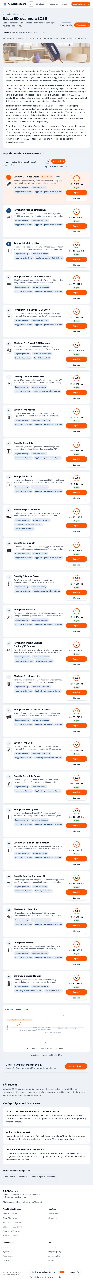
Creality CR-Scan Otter (26, 176)
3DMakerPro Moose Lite (27, 676)
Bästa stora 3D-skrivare (12, 1231)
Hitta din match (82, 25)
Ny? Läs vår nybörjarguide (56, 166)
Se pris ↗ (77, 193)
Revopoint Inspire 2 (24, 609)
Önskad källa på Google (45, 1272)
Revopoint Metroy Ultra (26, 243)
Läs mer (76, 198)
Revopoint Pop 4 (23, 476)
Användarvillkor (54, 1256)
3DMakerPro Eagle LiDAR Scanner (32, 343)
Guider (5, 1247)
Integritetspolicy (54, 1252)
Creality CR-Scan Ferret (26, 576)
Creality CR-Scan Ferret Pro (29, 376)
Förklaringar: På (72, 1272)
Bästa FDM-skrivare (11, 1218)
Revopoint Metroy (24, 942)
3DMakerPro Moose (24, 409)
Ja (47, 161)
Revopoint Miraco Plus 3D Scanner (32, 276)
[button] (11, 165)
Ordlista (6, 1260)
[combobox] (31, 4)
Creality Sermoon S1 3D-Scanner (31, 842)
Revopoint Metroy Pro (26, 809)
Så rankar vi (44, 32)
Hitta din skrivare (23, 1202)
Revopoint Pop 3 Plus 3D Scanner (32, 310)
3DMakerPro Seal (23, 743)
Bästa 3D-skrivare (10, 1214)
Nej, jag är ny (58, 161)
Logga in (65, 4)
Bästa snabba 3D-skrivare (13, 1227)
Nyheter (6, 1252)
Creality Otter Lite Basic (27, 776)
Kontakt (51, 1260)
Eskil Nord (9, 32)
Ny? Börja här (37, 1202)
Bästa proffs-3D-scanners (16, 1177)
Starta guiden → (76, 1066)
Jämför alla (67, 25)
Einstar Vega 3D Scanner (27, 509)
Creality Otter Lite (23, 443)
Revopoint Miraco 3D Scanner (30, 210)
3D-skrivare (53, 1214)
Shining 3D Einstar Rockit (27, 976)
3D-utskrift (40, 4)
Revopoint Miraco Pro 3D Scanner (32, 709)
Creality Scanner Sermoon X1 (29, 876)
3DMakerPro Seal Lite (25, 909)
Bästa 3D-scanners (10, 1236)
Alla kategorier (9, 1202)
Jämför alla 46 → (54, 1055)
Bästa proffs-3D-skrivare (13, 1222)
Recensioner (8, 1256)
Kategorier (53, 4)
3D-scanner (53, 1218)
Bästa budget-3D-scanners (43, 1177)
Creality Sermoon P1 (24, 543)
